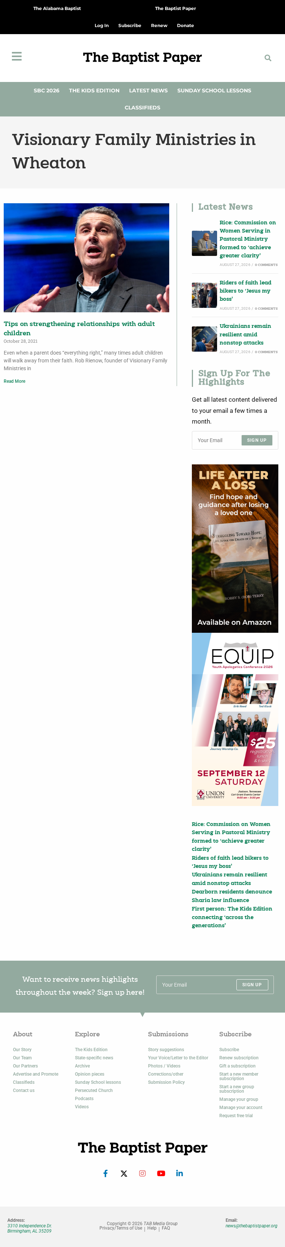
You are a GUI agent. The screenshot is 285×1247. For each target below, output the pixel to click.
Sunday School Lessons (214, 90)
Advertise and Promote (35, 1074)
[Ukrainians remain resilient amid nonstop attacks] (204, 339)
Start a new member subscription (238, 1076)
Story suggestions (166, 1049)
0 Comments (266, 265)
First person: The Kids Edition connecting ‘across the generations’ (232, 918)
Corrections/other (165, 1074)
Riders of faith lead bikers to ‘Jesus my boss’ (245, 291)
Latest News (148, 90)
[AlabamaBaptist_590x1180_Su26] (235, 719)
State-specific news (94, 1057)
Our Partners (25, 1066)
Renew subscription (239, 1057)
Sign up (257, 440)
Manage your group (238, 1099)
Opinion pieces (89, 1074)
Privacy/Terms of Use (120, 1228)
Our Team (22, 1057)
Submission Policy (166, 1082)
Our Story (22, 1049)
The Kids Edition (94, 90)
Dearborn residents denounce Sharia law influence (232, 896)
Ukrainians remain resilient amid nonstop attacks (245, 335)
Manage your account (240, 1107)
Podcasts (84, 1098)
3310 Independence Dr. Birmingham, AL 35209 (29, 1228)
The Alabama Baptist (57, 8)
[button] (268, 58)
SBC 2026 (46, 90)
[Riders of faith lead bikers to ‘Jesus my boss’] (204, 295)
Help (152, 1228)
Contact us (24, 1090)
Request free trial (236, 1115)
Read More (14, 381)
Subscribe (229, 1049)
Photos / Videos (164, 1066)
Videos (82, 1106)
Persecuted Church (94, 1090)
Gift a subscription (237, 1066)
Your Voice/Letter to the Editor (178, 1057)
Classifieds (142, 108)
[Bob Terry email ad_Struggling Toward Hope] (235, 548)
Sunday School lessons (98, 1082)
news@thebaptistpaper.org (252, 1225)
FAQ (166, 1228)
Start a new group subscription (236, 1089)
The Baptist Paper (175, 8)
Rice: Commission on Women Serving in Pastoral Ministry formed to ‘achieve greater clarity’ (248, 239)
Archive (82, 1066)
